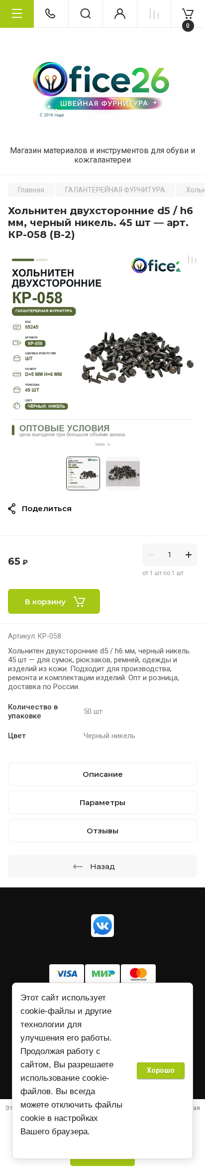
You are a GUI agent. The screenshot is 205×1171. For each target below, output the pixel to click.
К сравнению (192, 259)
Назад (102, 866)
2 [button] (108, 444)
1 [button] (100, 444)
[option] (102, 348)
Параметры (102, 802)
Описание (103, 774)
